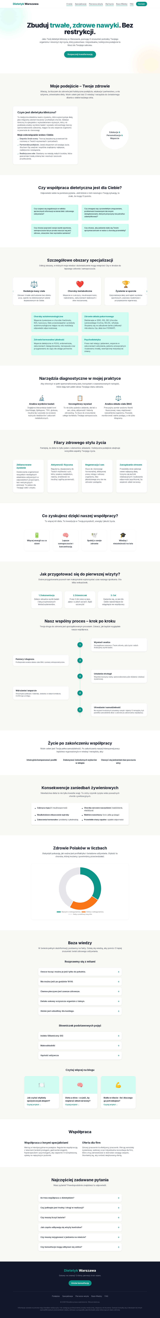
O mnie (69, 4)
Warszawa (26, 3)
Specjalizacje (80, 4)
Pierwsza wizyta (96, 4)
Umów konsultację (80, 1283)
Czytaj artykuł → (34, 1104)
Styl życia (109, 4)
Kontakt (141, 4)
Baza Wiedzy (121, 4)
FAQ (131, 4)
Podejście (56, 1296)
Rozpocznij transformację (80, 54)
